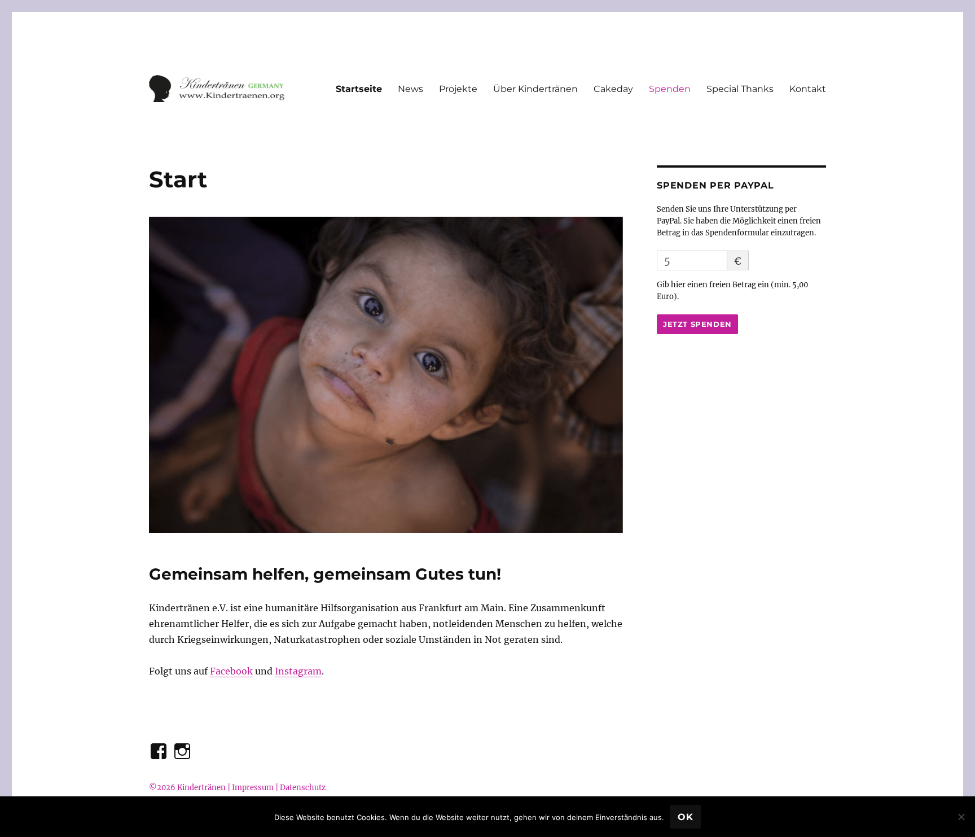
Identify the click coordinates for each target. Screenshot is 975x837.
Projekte (458, 89)
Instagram (298, 671)
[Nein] (961, 816)
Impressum (253, 787)
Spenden (670, 89)
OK (685, 817)
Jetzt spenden (697, 323)
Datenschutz (303, 787)
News (410, 89)
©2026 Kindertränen (187, 787)
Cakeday (613, 89)
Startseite (359, 89)
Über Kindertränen (535, 89)
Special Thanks (740, 89)
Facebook (231, 671)
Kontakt (807, 89)
